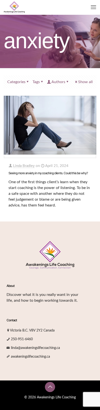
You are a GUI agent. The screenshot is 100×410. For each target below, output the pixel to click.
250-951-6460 (22, 339)
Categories (16, 82)
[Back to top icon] (50, 387)
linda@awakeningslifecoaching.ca (35, 348)
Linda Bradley (24, 166)
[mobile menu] (93, 7)
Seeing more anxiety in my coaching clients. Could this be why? (48, 173)
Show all (85, 82)
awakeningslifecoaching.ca (30, 356)
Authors (58, 82)
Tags (36, 82)
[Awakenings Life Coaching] (14, 7)
